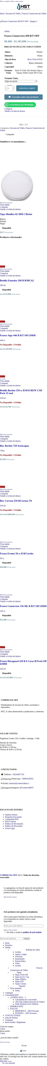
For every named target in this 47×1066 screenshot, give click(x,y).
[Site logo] (24, 10)
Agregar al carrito (27, 88)
